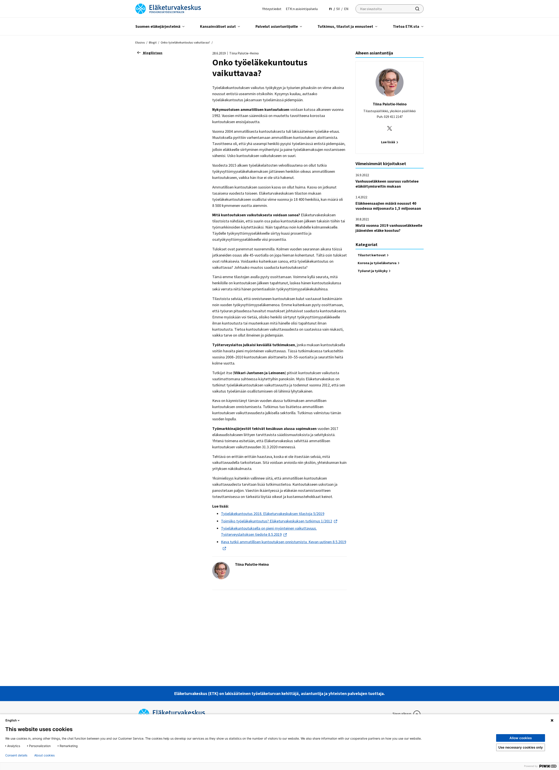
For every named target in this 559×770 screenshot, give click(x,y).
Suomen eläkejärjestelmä (157, 26)
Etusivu (140, 42)
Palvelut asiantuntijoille (276, 26)
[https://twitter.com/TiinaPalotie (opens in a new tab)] (389, 128)
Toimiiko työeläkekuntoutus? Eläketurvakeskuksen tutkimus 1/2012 (276, 521)
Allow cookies (520, 738)
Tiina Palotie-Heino (252, 564)
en (346, 9)
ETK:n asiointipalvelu (302, 9)
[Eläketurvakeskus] (168, 8)
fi (330, 9)
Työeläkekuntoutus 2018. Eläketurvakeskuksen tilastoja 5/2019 (272, 513)
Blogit (153, 42)
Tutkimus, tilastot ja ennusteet (345, 26)
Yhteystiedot (271, 9)
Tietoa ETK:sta (406, 26)
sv (338, 9)
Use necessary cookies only (520, 747)
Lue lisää (388, 142)
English (11, 720)
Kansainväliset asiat (218, 26)
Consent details (16, 755)
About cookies (44, 755)
